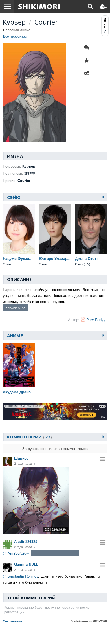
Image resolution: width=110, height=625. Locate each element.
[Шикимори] (39, 6)
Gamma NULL (26, 564)
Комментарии (28, 437)
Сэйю (14, 197)
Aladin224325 (25, 541)
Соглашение (12, 621)
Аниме (15, 335)
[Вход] (103, 6)
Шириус (21, 458)
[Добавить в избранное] (88, 60)
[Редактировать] (88, 73)
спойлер (13, 307)
